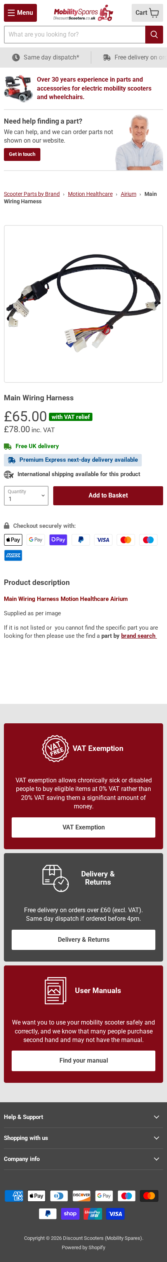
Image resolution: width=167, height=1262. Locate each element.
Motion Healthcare (90, 194)
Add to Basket (108, 495)
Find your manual (83, 1060)
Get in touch (22, 154)
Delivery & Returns (84, 939)
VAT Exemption (84, 827)
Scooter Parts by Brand (32, 194)
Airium (128, 194)
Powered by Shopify (83, 1247)
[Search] (154, 35)
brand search (139, 635)
